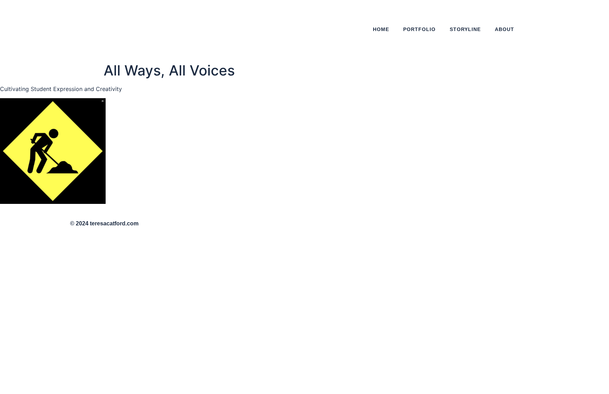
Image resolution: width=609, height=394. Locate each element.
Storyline (465, 29)
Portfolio (419, 29)
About (504, 29)
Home (381, 29)
